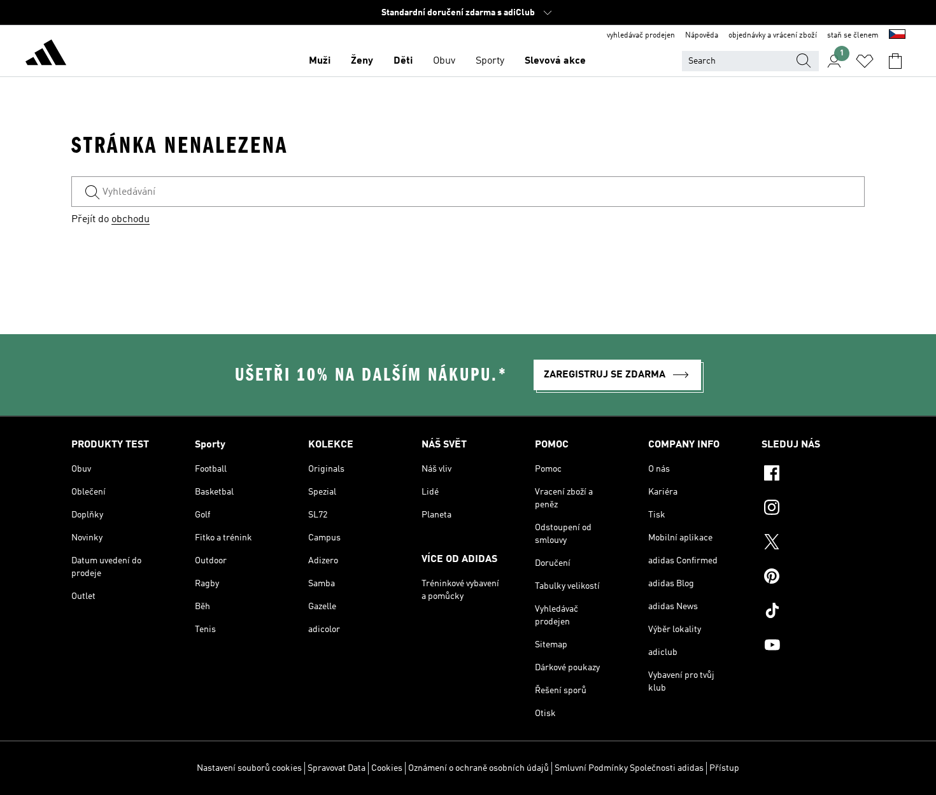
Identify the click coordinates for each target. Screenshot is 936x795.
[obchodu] (45, 54)
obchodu (130, 220)
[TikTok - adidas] (813, 612)
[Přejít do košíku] (895, 61)
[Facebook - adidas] (813, 475)
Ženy (362, 61)
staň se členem (853, 35)
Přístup (724, 768)
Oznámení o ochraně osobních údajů (478, 768)
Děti (403, 61)
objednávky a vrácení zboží (772, 35)
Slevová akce (555, 61)
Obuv (444, 61)
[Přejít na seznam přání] (864, 61)
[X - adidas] (813, 543)
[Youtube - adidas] (813, 647)
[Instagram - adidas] (813, 509)
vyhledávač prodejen (641, 35)
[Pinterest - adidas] (813, 578)
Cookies (386, 768)
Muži (319, 61)
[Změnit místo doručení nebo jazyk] (897, 35)
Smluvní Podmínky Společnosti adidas (629, 768)
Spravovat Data (336, 768)
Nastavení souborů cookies (249, 768)
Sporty (490, 61)
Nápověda (701, 35)
